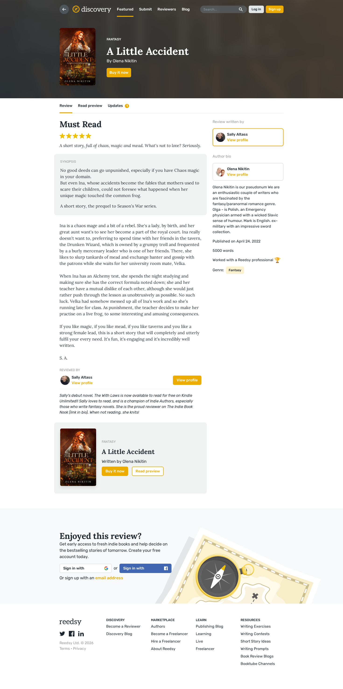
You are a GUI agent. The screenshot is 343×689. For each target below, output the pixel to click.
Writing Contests (255, 634)
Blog (186, 9)
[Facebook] (71, 633)
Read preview (148, 471)
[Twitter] (62, 633)
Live (199, 641)
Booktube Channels (258, 663)
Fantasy (114, 39)
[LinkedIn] (81, 633)
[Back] (64, 9)
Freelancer (205, 649)
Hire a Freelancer (166, 641)
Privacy (79, 648)
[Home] (92, 9)
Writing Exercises (256, 626)
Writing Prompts (255, 649)
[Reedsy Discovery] (71, 624)
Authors (158, 626)
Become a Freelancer (169, 634)
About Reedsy (163, 649)
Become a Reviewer (123, 626)
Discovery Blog (119, 634)
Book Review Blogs (257, 656)
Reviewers (167, 9)
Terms (65, 648)
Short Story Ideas (256, 641)
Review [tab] (66, 105)
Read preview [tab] (90, 105)
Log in (256, 9)
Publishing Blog (209, 626)
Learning (203, 634)
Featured (125, 9)
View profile (187, 380)
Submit (145, 9)
